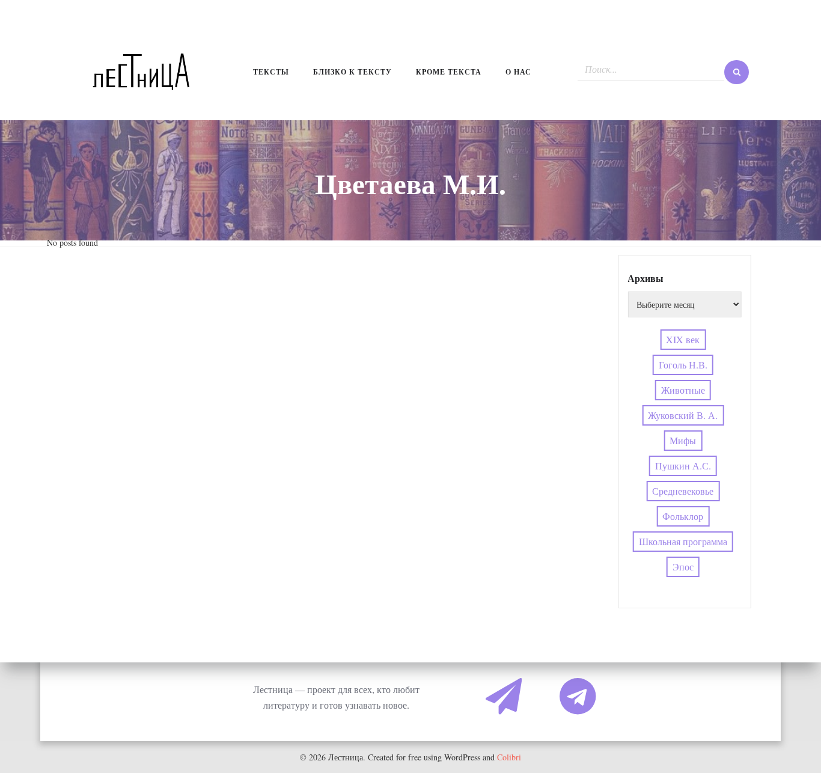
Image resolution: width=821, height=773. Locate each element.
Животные (683, 389)
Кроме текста (448, 72)
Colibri (509, 757)
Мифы (683, 440)
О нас (518, 72)
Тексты (271, 72)
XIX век (683, 339)
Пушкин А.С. (683, 465)
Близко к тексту (352, 72)
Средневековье (682, 490)
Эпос (683, 566)
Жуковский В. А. (683, 415)
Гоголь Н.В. (683, 364)
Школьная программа (683, 541)
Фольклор (682, 516)
